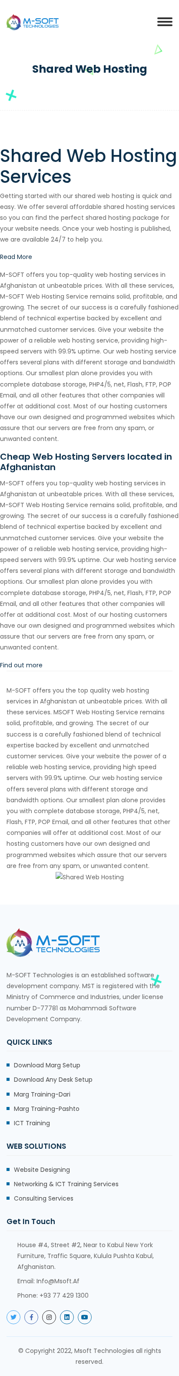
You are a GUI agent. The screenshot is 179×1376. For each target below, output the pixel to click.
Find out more (21, 665)
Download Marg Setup (47, 1065)
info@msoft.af (58, 1281)
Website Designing (42, 1169)
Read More (16, 256)
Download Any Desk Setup (53, 1079)
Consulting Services (43, 1198)
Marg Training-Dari (42, 1094)
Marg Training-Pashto (47, 1108)
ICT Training (32, 1123)
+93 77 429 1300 (64, 1295)
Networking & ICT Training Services (66, 1184)
